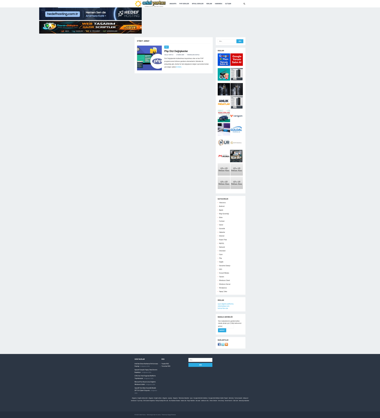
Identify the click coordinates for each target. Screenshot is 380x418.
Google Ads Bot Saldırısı (200, 398)
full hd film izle (223, 308)
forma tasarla (238, 398)
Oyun (221, 254)
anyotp (170, 398)
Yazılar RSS (165, 363)
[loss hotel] (236, 162)
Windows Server (224, 284)
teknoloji (231, 398)
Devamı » (179, 67)
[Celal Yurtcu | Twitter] (222, 345)
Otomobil (222, 251)
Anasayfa (173, 3)
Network (222, 247)
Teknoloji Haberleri (184, 398)
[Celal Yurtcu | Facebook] (219, 345)
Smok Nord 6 (228, 400)
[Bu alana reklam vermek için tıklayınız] (224, 175)
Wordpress (223, 288)
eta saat (198, 400)
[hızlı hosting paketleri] (90, 20)
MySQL (221, 243)
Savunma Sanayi (224, 266)
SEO (220, 269)
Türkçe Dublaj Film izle (161, 400)
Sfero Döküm (213, 400)
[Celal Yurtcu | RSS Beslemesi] (226, 345)
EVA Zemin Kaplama (149, 400)
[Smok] (236, 95)
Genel (221, 225)
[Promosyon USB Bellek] (224, 135)
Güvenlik (222, 229)
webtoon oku (205, 400)
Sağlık (221, 262)
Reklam (209, 3)
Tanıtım (221, 277)
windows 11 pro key (136, 400)
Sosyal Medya (224, 273)
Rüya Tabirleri (191, 400)
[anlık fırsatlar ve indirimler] (224, 108)
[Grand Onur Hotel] (224, 148)
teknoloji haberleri (244, 400)
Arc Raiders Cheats (174, 400)
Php (166, 47)
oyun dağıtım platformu (226, 304)
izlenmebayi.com (223, 306)
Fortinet (221, 221)
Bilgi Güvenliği (224, 214)
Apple (221, 210)
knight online (158, 398)
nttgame (134, 398)
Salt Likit (235, 400)
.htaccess (222, 203)
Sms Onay (221, 400)
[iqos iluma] (236, 80)
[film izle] (224, 80)
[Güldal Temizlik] (236, 135)
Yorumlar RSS (166, 366)
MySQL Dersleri (197, 3)
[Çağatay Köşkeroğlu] (236, 148)
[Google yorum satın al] (236, 65)
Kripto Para (223, 240)
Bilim (221, 217)
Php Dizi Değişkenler (176, 51)
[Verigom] (236, 122)
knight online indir (143, 398)
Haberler (222, 232)
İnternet (221, 236)
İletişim (228, 3)
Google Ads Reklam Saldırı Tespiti (218, 398)
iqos (191, 398)
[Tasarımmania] (224, 162)
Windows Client (224, 280)
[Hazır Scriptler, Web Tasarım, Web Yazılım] (90, 33)
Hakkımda (218, 3)
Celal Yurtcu (168, 54)
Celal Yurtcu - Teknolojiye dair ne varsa (150, 414)
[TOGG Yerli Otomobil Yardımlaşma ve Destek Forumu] (224, 122)
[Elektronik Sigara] (224, 95)
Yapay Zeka (223, 291)
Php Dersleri (184, 3)
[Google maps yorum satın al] (224, 65)
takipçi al (245, 398)
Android (221, 206)
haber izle (183, 400)
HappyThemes (171, 414)
